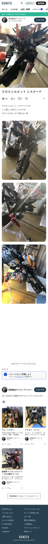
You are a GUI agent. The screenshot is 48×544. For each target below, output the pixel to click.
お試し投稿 (25, 9)
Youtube (5, 528)
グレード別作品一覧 (31, 513)
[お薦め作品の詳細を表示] (44, 98)
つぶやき (14, 9)
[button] (22, 3)
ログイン (30, 3)
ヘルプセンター (7, 513)
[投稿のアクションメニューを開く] (21, 444)
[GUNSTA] (7, 3)
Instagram (6, 531)
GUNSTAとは (7, 509)
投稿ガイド (28, 531)
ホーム (4, 9)
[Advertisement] (24, 331)
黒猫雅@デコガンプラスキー (20, 390)
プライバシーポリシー (32, 528)
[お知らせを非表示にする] (45, 14)
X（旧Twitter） (7, 524)
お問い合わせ (7, 517)
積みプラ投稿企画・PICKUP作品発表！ (14, 14)
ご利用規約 (28, 524)
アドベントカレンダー (32, 509)
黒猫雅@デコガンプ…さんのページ (24, 496)
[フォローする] (40, 20)
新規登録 (41, 3)
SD (9, 21)
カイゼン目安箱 (7, 520)
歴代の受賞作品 (29, 520)
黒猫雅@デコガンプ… (17, 18)
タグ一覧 (27, 517)
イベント (37, 9)
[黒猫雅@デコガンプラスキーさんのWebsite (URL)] (4, 402)
